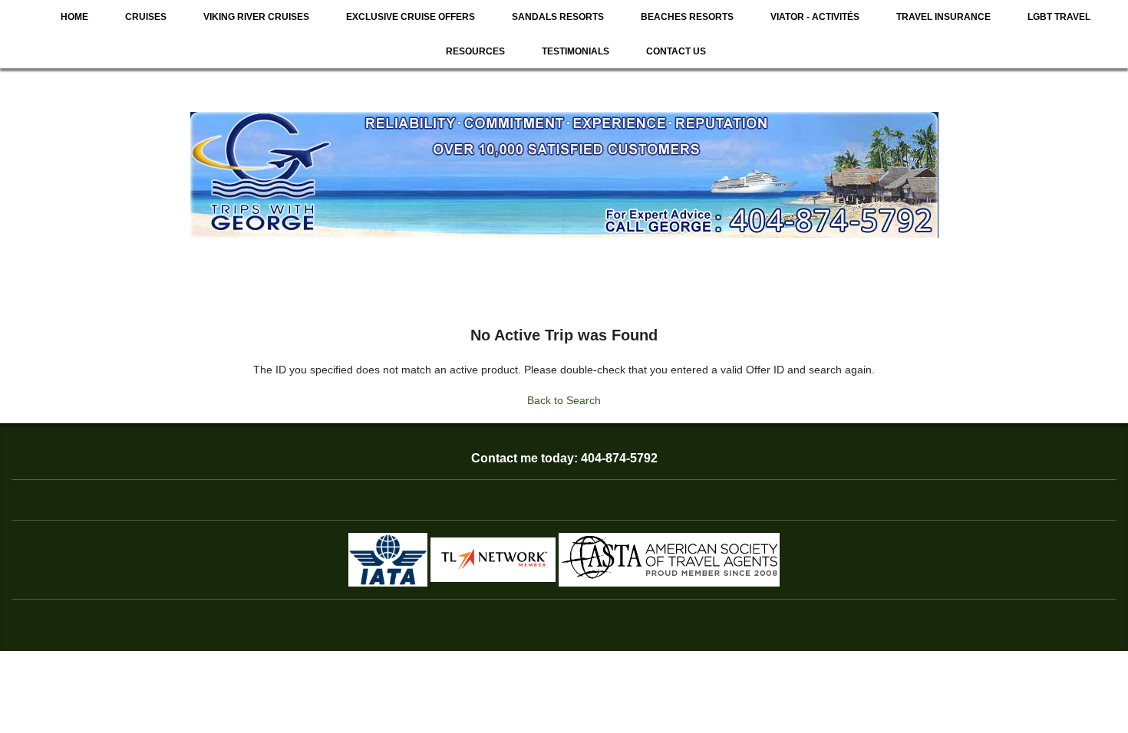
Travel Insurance (943, 17)
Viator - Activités (814, 17)
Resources (475, 51)
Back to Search (564, 400)
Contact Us (676, 51)
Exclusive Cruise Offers (410, 17)
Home (74, 17)
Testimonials (575, 51)
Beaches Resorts (687, 17)
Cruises (146, 17)
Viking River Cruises (256, 17)
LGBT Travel (1058, 17)
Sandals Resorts (558, 17)
